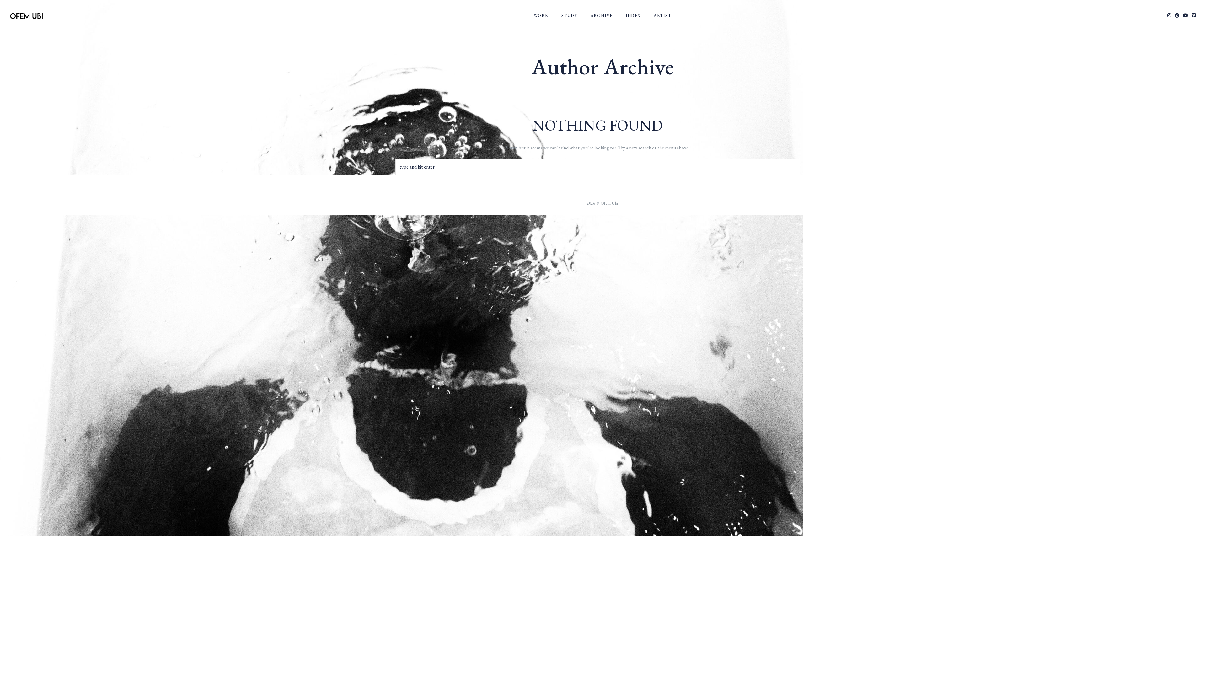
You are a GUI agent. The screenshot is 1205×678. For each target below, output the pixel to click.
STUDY (569, 15)
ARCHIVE (602, 15)
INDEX (633, 15)
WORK (541, 15)
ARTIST (662, 15)
